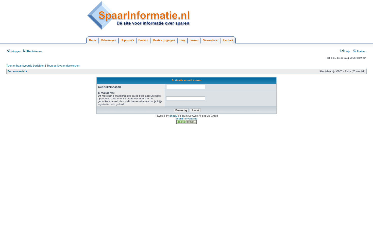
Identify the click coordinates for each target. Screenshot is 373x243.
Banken (143, 40)
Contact (228, 40)
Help (347, 51)
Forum (194, 40)
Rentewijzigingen (164, 40)
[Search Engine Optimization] (186, 123)
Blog (182, 40)
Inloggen (15, 51)
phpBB (173, 115)
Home (92, 40)
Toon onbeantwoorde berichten (25, 65)
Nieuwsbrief (210, 40)
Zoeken (361, 51)
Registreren (34, 51)
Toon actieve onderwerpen (63, 65)
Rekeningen (108, 40)
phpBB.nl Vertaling (186, 118)
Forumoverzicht (17, 71)
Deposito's (127, 40)
